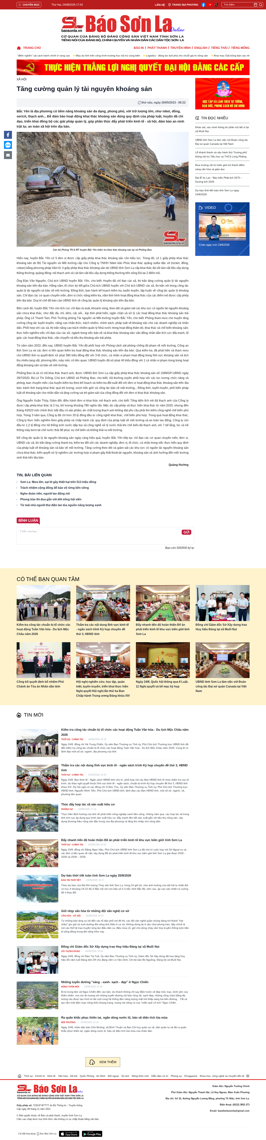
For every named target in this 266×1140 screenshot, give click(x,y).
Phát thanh (157, 47)
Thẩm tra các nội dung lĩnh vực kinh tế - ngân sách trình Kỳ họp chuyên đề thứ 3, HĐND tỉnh (102, 629)
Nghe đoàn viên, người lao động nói (45, 493)
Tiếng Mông (240, 47)
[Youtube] (210, 5)
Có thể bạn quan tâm (48, 579)
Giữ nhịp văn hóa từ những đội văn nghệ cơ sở (95, 911)
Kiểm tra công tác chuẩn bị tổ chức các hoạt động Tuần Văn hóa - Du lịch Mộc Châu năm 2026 (43, 629)
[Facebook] (203, 5)
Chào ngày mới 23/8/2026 (214, 244)
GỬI (186, 532)
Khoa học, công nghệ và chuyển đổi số (222, 1075)
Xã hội (21, 79)
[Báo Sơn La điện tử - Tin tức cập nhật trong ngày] (122, 28)
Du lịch (125, 1075)
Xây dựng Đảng (71, 951)
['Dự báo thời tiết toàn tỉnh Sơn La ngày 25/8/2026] (37, 889)
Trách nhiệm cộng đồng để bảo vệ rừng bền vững (54, 487)
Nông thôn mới (70, 986)
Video (210, 208)
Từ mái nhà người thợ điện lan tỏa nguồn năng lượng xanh (61, 505)
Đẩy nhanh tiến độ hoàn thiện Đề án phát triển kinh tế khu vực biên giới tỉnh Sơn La (163, 629)
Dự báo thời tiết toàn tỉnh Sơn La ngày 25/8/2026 (96, 875)
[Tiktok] (217, 5)
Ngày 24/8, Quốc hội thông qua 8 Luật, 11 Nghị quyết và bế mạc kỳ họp (162, 684)
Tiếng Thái (219, 47)
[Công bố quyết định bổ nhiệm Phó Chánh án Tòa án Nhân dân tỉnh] (44, 660)
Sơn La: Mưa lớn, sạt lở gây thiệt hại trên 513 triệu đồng (58, 482)
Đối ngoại (113, 1075)
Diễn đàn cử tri (159, 1075)
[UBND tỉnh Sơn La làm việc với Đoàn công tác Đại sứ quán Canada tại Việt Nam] (223, 660)
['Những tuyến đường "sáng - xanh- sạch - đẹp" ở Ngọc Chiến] (37, 995)
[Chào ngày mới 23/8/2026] (223, 226)
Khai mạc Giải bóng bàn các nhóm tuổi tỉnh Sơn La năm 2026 (193, 55)
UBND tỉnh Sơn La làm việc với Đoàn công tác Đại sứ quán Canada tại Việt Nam (221, 686)
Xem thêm (107, 1062)
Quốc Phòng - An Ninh (92, 1075)
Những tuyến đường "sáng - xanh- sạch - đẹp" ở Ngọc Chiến (104, 982)
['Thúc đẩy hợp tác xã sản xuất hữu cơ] (37, 817)
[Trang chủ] (19, 1076)
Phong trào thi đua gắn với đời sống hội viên (50, 499)
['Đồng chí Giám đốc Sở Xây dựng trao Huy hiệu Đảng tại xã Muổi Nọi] (37, 960)
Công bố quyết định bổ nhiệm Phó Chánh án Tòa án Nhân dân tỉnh (40, 684)
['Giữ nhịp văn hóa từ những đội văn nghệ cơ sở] (37, 924)
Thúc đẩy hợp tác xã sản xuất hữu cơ (88, 804)
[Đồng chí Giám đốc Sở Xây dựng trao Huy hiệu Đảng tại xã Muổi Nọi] (223, 603)
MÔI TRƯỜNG (68, 1022)
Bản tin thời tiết (71, 880)
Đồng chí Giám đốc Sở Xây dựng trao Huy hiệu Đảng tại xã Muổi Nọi (221, 627)
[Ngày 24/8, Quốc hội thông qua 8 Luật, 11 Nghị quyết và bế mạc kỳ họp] (163, 660)
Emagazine (190, 1075)
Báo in (139, 47)
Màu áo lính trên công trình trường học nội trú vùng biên (52, 55)
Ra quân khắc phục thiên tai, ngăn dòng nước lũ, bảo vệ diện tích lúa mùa (114, 1017)
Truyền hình (180, 47)
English (200, 47)
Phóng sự (67, 809)
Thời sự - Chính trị (72, 739)
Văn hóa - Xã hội (71, 916)
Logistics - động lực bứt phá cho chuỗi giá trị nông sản (121, 55)
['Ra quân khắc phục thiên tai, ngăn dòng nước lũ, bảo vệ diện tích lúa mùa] (37, 1031)
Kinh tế (51, 1075)
